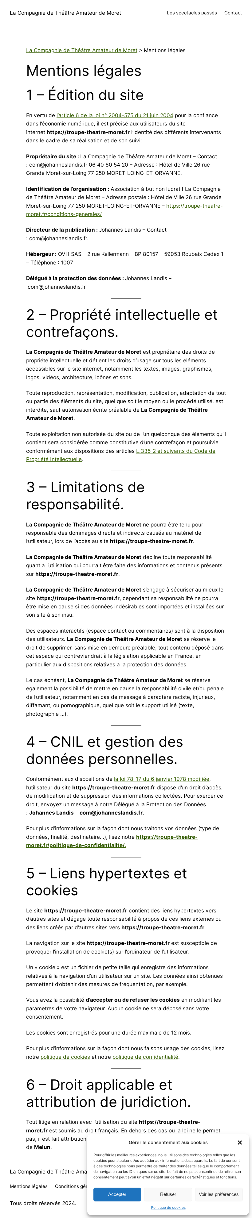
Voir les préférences (219, 1194)
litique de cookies (68, 1057)
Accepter (117, 1194)
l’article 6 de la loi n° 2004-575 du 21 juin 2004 (115, 115)
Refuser (168, 1194)
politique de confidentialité (145, 1057)
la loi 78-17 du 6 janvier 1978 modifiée (161, 779)
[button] (240, 1142)
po (44, 1057)
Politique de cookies (168, 1207)
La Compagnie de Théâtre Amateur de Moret (65, 13)
